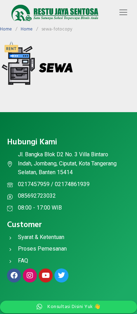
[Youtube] (46, 275)
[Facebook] (14, 275)
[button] (123, 13)
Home (6, 29)
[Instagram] (30, 275)
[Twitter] (61, 275)
